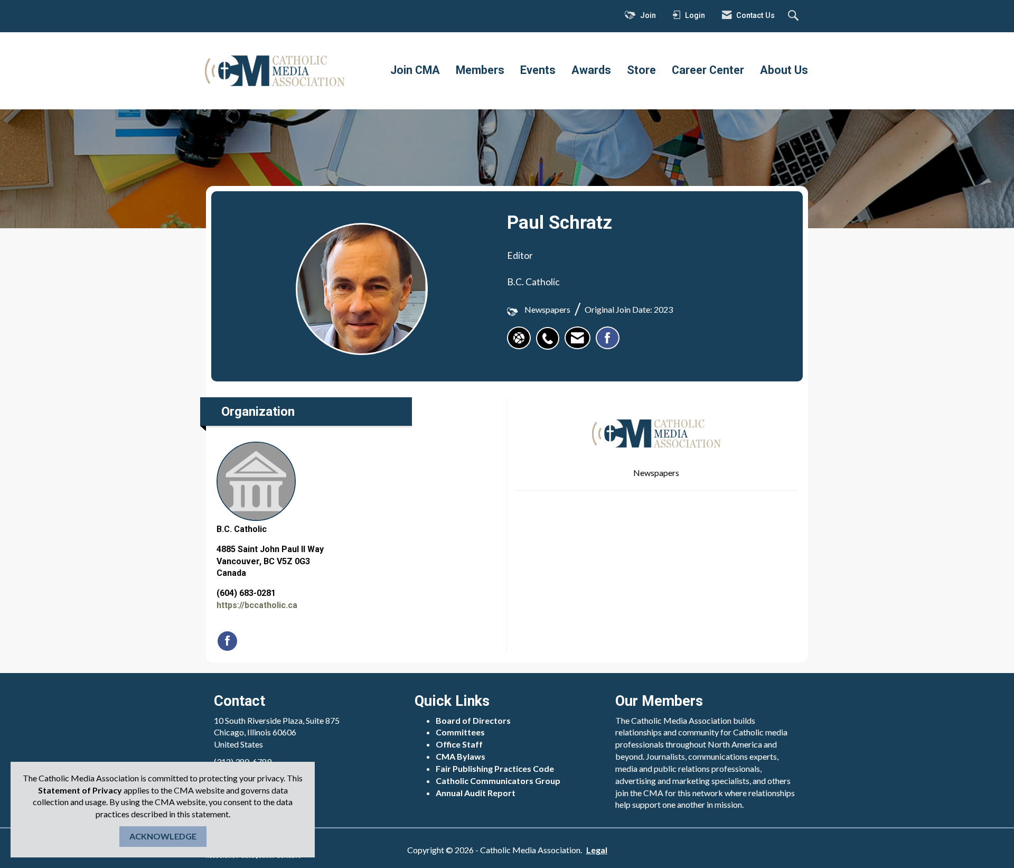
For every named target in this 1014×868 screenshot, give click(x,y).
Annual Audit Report (475, 793)
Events (538, 70)
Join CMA (415, 70)
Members (480, 70)
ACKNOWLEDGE (162, 836)
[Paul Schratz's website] (519, 338)
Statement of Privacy (80, 790)
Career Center (708, 70)
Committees (460, 732)
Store (641, 70)
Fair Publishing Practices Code (495, 768)
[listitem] (550, 333)
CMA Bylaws (460, 756)
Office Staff (459, 744)
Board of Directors (473, 720)
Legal (596, 850)
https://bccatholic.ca (257, 605)
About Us (784, 70)
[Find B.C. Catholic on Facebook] (227, 641)
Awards (591, 70)
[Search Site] (794, 16)
